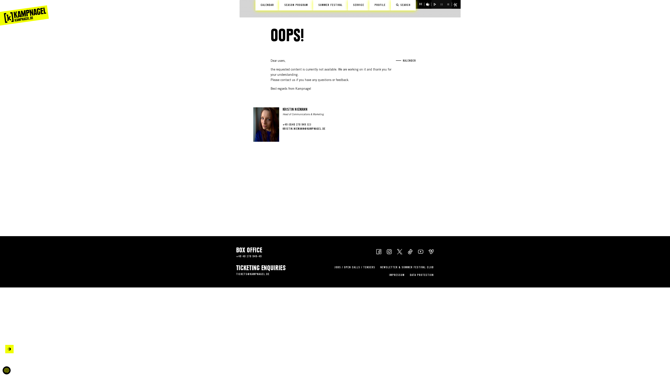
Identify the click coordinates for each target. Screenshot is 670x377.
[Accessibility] (427, 4)
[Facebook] (378, 251)
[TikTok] (410, 251)
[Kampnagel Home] (24, 12)
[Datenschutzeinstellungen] (7, 370)
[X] (399, 251)
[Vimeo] (431, 251)
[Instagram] (389, 251)
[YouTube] (420, 251)
